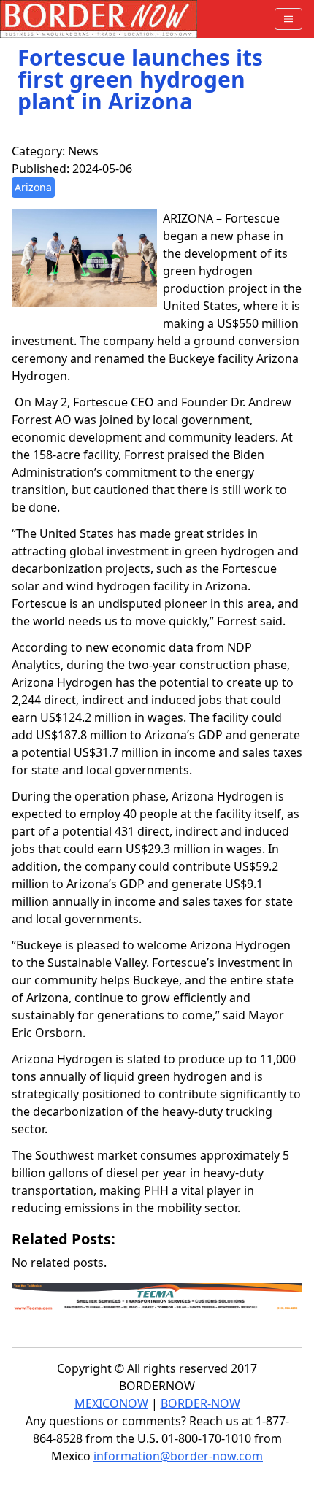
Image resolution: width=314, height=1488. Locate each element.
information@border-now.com (178, 1456)
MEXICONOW (111, 1403)
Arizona (33, 187)
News (83, 151)
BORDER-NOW (200, 1403)
